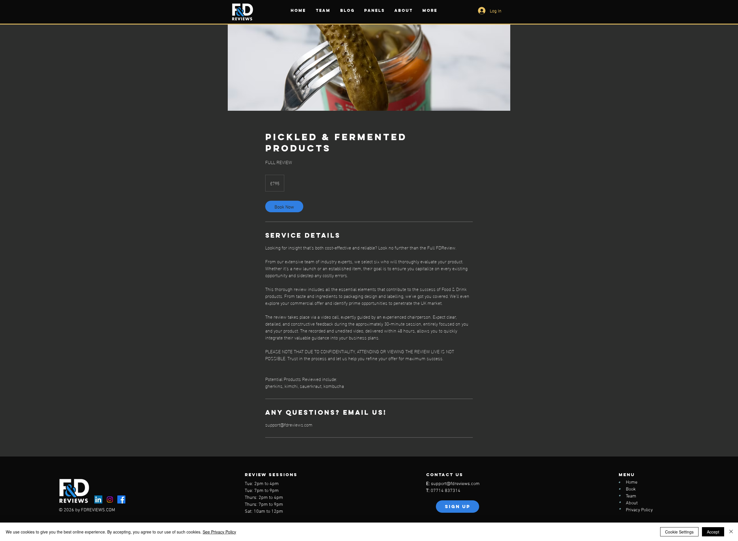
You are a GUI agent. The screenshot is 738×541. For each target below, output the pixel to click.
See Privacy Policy (219, 532)
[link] (284, 206)
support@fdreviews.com (455, 484)
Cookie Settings (679, 532)
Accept (713, 532)
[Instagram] (110, 499)
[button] (323, 10)
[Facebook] (121, 499)
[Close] (731, 531)
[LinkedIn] (98, 499)
